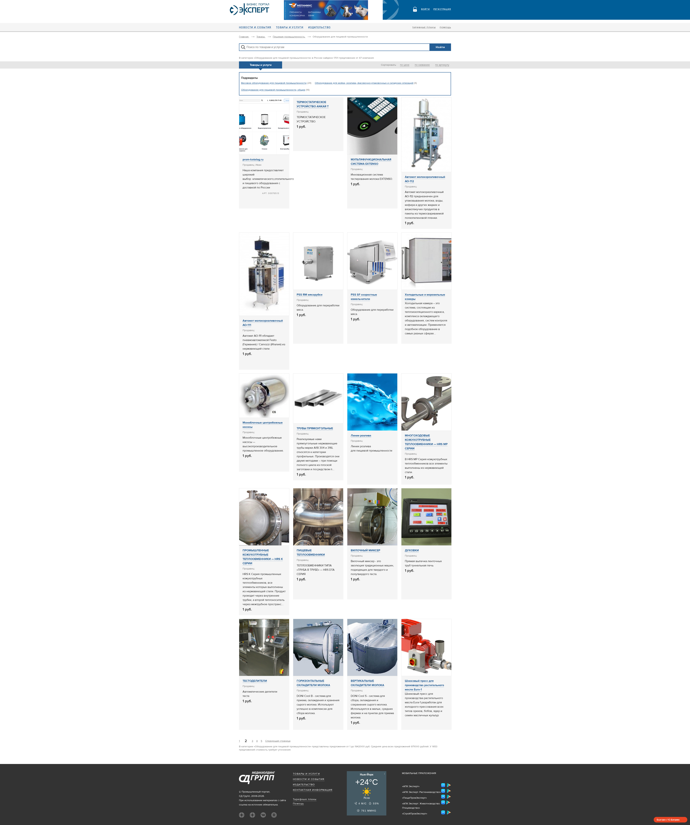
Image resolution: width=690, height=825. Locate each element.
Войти (425, 9)
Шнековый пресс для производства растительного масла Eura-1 (424, 685)
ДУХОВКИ (412, 550)
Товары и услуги (289, 27)
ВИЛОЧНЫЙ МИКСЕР (365, 550)
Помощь (445, 28)
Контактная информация (312, 790)
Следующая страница (277, 741)
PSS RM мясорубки (309, 294)
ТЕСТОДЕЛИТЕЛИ (255, 681)
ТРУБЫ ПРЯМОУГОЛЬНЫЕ (315, 428)
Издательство (319, 27)
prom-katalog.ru (253, 159)
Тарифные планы (424, 28)
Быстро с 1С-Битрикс (668, 819)
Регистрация (442, 9)
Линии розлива (361, 435)
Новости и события (255, 27)
